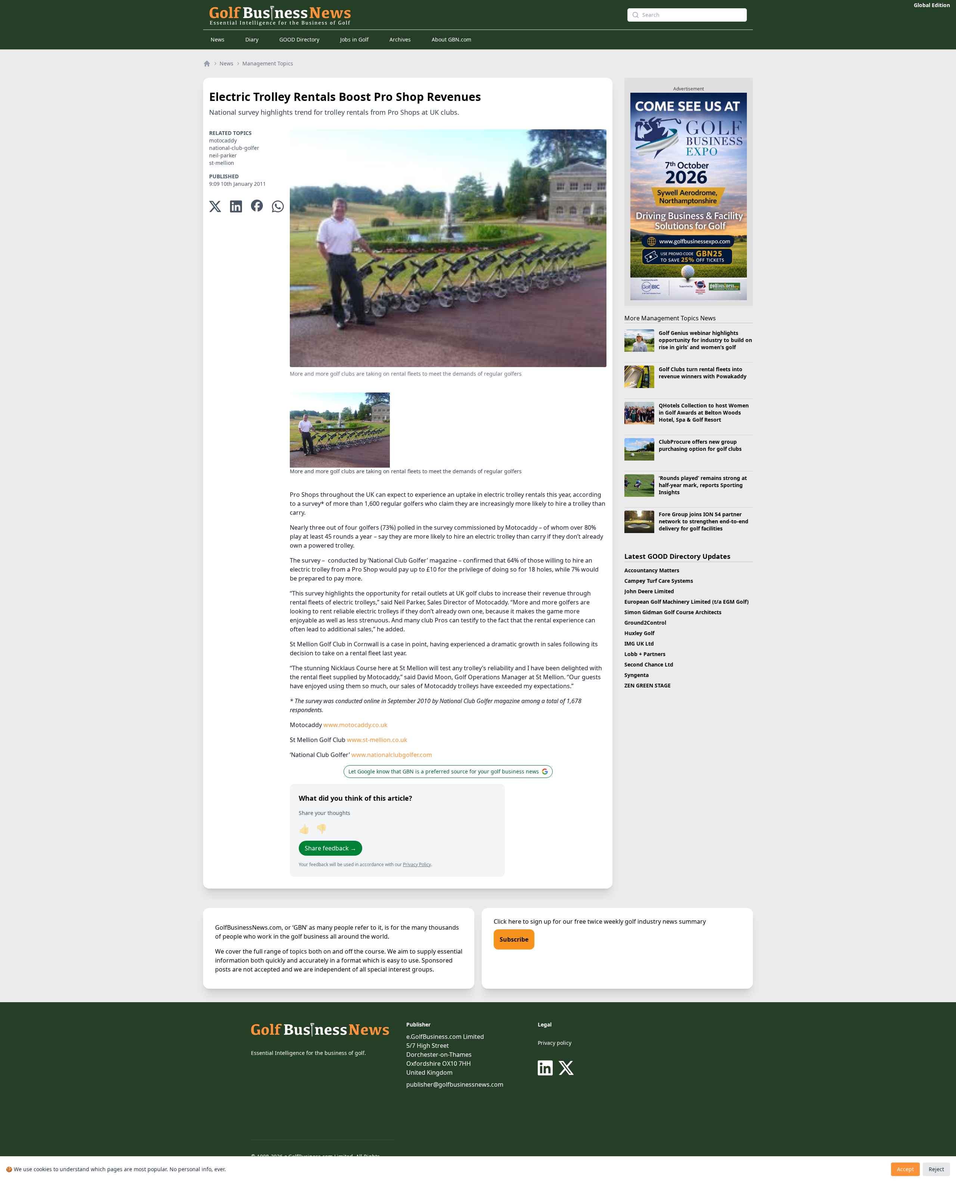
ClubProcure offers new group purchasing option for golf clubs (700, 445)
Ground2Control (645, 622)
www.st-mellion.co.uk (377, 740)
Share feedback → (330, 848)
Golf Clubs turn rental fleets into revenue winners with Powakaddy (703, 373)
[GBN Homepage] (404, 15)
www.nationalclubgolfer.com (391, 755)
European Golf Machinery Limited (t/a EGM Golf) (686, 601)
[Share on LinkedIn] (236, 206)
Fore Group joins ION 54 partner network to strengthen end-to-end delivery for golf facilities (703, 521)
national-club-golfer (234, 147)
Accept (905, 1169)
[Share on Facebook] (257, 206)
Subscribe (514, 939)
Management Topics (267, 63)
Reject (936, 1169)
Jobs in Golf (354, 39)
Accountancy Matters (651, 570)
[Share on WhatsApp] (278, 206)
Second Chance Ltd (648, 664)
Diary (251, 39)
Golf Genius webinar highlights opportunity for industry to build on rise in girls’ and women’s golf (705, 340)
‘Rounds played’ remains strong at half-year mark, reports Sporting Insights (703, 485)
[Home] (207, 63)
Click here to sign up (522, 921)
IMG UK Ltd (639, 643)
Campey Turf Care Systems (658, 580)
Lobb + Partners (644, 654)
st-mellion (221, 162)
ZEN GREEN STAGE (647, 685)
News (217, 39)
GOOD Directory (299, 39)
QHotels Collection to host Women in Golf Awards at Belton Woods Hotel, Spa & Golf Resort (704, 413)
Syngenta (636, 674)
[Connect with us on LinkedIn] (547, 1068)
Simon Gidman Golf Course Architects (672, 612)
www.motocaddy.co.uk (355, 725)
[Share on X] (215, 206)
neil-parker (223, 155)
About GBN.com (451, 39)
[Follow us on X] (566, 1068)
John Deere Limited (649, 591)
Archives (400, 39)
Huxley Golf (639, 633)
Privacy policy (554, 1042)
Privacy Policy (417, 864)
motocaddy (223, 140)
